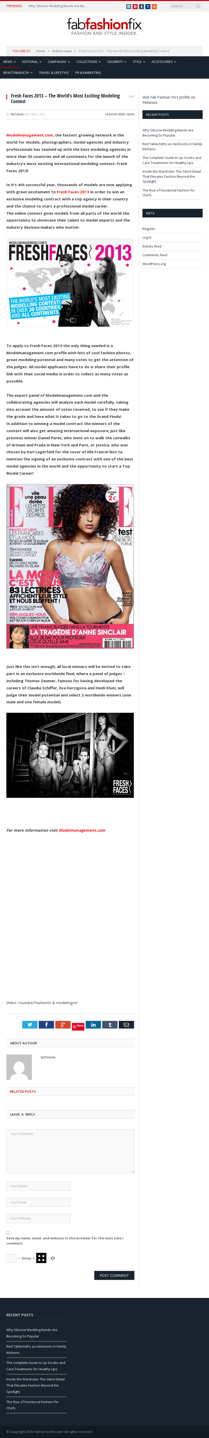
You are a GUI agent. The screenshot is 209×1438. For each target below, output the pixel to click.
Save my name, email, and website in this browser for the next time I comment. (64, 1240)
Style (137, 61)
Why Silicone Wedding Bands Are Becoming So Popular (58, 6)
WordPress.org (154, 264)
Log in (146, 237)
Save (80, 1025)
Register (148, 228)
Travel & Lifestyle (54, 72)
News (7, 61)
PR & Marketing (88, 72)
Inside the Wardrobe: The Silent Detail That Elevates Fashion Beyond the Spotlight (171, 176)
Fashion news (115, 114)
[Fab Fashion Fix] (104, 26)
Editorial (30, 61)
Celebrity (115, 61)
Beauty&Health (16, 72)
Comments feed (154, 255)
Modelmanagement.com (29, 135)
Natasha (17, 114)
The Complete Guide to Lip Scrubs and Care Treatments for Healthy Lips (171, 160)
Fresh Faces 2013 (73, 191)
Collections (86, 61)
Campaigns (57, 61)
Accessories (162, 61)
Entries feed (151, 246)
